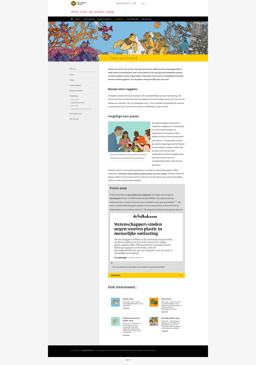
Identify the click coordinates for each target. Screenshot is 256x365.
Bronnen (115, 275)
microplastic (115, 198)
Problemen (119, 19)
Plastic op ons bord (77, 103)
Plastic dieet (75, 99)
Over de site (146, 19)
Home (72, 75)
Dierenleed (74, 106)
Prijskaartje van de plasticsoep (81, 109)
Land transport (89, 19)
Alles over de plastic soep (92, 11)
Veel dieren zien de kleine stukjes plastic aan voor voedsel (142, 173)
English (143, 3)
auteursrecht (87, 350)
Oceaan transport (104, 19)
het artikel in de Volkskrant (139, 195)
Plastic (77, 19)
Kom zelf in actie (133, 19)
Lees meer (126, 308)
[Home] (72, 19)
